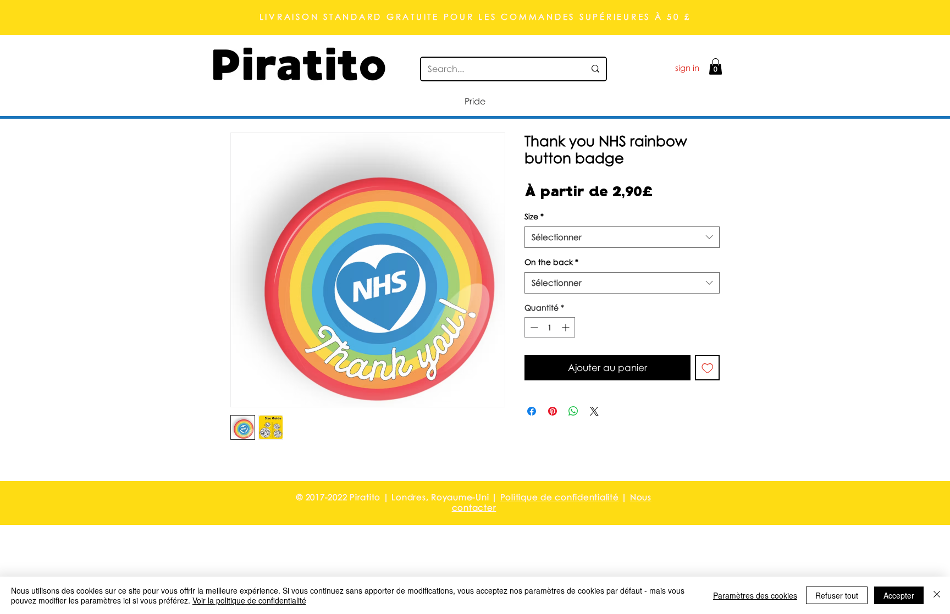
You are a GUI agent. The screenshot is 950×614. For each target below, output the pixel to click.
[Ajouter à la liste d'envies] (707, 367)
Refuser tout (836, 595)
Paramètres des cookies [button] (755, 595)
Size (534, 216)
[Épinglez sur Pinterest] (552, 411)
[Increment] (566, 327)
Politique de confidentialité (559, 497)
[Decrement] (533, 327)
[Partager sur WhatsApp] (573, 411)
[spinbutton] (550, 327)
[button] (715, 66)
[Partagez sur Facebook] (531, 411)
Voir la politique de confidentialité (249, 600)
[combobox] (622, 237)
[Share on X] (594, 411)
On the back (551, 262)
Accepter (898, 595)
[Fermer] (936, 595)
